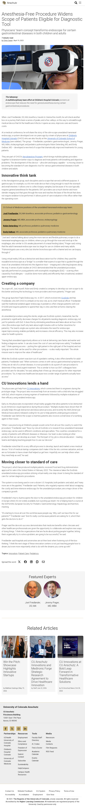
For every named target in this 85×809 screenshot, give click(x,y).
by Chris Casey (7, 41)
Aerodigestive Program (33, 156)
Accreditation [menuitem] (24, 795)
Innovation (13, 553)
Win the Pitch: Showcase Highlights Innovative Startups (11, 668)
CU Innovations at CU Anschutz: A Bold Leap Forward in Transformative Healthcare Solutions (70, 671)
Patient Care (23, 553)
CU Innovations (33, 388)
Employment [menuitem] (38, 795)
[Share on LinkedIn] (31, 561)
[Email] (43, 561)
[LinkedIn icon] (26, 728)
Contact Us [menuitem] (9, 791)
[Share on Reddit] (37, 561)
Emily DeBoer (9, 232)
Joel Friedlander (10, 213)
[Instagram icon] (19, 728)
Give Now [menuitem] (50, 795)
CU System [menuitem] (40, 791)
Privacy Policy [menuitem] (54, 791)
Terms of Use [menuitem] (69, 791)
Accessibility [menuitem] (10, 795)
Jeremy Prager (10, 220)
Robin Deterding (10, 226)
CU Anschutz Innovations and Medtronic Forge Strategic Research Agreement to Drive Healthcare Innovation (41, 673)
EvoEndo (65, 298)
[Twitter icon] (13, 728)
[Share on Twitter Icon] (19, 561)
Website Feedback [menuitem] (25, 791)
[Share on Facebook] (25, 561)
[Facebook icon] (6, 728)
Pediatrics (34, 553)
